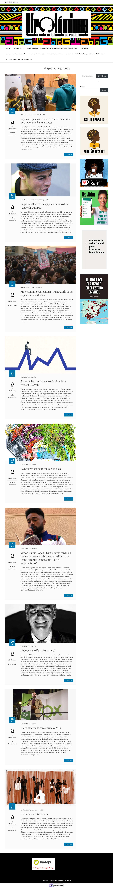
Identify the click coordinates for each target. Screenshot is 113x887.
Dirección (84, 48)
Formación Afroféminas (55, 54)
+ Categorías (17, 48)
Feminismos (25, 287)
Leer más (69, 155)
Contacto (69, 54)
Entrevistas (34, 548)
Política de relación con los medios (19, 59)
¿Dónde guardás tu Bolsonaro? (38, 650)
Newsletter (102, 76)
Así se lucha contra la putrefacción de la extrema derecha (43, 382)
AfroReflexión (26, 810)
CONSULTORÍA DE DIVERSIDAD (15, 54)
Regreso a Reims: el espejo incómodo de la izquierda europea (45, 205)
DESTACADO (41, 115)
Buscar (82, 87)
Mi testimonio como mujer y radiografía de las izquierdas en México (47, 293)
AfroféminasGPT (32, 48)
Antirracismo (26, 115)
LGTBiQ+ (42, 200)
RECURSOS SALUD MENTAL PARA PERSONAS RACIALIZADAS (58, 48)
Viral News (58, 880)
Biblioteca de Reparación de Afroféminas (89, 54)
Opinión (47, 200)
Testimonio (39, 287)
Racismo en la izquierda (34, 814)
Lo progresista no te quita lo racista (41, 469)
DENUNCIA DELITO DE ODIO (35, 54)
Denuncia (33, 115)
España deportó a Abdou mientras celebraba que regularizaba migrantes (46, 120)
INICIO (8, 48)
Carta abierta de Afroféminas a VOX (41, 728)
